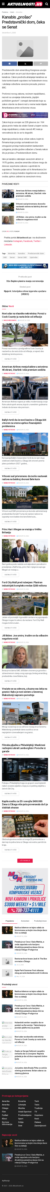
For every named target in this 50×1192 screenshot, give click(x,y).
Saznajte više (12, 359)
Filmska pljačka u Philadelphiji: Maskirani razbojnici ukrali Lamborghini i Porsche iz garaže (24, 748)
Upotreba (33, 257)
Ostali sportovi (24, 1112)
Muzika (21, 1108)
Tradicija (38, 1108)
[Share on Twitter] (25, 64)
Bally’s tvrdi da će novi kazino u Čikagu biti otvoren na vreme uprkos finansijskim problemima (24, 423)
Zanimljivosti (40, 1126)
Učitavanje (25, 861)
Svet (6, 541)
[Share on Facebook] (9, 64)
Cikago (5, 1108)
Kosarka (22, 1101)
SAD (5, 257)
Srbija (7, 704)
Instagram (17, 241)
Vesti (12, 12)
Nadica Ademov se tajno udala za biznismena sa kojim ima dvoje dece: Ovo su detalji (31, 930)
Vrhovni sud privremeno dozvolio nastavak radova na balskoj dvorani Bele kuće (31, 206)
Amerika (19, 12)
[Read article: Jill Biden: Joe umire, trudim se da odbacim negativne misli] (8, 220)
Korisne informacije (7, 1123)
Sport (20, 1119)
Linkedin (8, 244)
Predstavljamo (24, 1115)
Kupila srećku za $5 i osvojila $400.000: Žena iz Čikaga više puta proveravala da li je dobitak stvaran (25, 804)
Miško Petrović (9, 373)
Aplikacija (6, 1181)
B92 (8, 231)
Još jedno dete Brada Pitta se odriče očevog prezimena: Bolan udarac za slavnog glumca (31, 1070)
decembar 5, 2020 (9, 33)
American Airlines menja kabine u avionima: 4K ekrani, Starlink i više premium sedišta (31, 193)
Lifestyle (22, 1105)
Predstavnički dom (36, 253)
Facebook (28, 241)
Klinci (4, 1119)
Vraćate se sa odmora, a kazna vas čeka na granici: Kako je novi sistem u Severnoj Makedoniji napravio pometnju (24, 691)
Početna (5, 12)
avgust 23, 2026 (22, 199)
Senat (12, 257)
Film (4, 1112)
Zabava (37, 1122)
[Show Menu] (3, 4)
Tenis (36, 1105)
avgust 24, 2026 (24, 320)
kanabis (21, 253)
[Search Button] (46, 4)
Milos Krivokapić (10, 320)
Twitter (36, 241)
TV (35, 1112)
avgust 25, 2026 (21, 1000)
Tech (36, 1101)
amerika (5, 1105)
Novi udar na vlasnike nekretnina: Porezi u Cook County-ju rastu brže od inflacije (30, 1039)
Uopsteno (38, 1115)
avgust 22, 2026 (23, 755)
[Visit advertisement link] (25, 115)
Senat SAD (22, 257)
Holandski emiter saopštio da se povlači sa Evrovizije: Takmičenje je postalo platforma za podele (30, 1025)
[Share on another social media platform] (40, 64)
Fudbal (5, 1115)
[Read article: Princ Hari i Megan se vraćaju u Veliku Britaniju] (25, 550)
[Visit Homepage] (25, 4)
